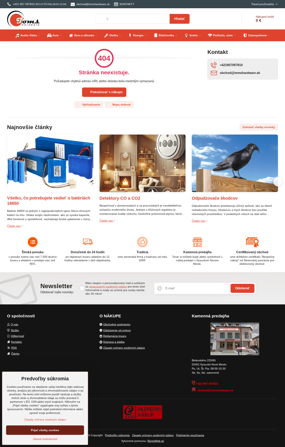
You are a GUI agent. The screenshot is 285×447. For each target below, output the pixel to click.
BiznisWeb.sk (155, 440)
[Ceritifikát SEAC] (142, 411)
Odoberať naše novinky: (57, 292)
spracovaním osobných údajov (108, 286)
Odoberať (242, 288)
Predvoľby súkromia (117, 435)
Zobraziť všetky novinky (258, 127)
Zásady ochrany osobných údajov (153, 435)
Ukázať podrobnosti (45, 439)
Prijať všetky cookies (45, 430)
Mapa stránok (121, 104)
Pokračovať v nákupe (106, 92)
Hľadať (179, 18)
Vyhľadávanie (90, 104)
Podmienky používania (190, 435)
